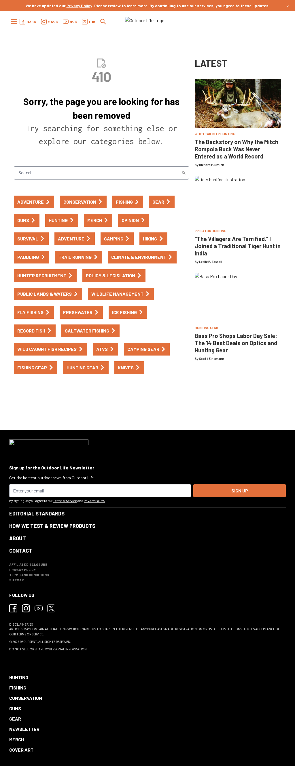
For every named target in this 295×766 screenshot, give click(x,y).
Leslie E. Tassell (210, 261)
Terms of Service (65, 500)
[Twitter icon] (51, 608)
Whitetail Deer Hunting (215, 134)
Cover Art (21, 749)
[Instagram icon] (26, 608)
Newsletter (24, 729)
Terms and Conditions (29, 575)
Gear (15, 718)
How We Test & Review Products (52, 526)
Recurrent (28, 641)
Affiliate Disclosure (28, 564)
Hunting (18, 677)
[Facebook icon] (13, 608)
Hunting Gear (206, 328)
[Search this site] (103, 21)
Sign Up (239, 490)
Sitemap (16, 580)
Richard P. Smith (211, 165)
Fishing (17, 687)
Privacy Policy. (94, 500)
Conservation (25, 698)
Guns (15, 708)
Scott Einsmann (211, 358)
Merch (16, 739)
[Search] (184, 173)
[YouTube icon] (39, 608)
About (17, 538)
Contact (20, 550)
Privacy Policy (79, 5)
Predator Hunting (210, 231)
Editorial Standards (37, 513)
